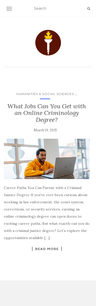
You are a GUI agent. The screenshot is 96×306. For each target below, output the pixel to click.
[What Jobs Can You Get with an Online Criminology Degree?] (47, 159)
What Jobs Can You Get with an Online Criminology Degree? (46, 113)
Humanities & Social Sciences (45, 94)
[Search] (88, 9)
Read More (47, 249)
